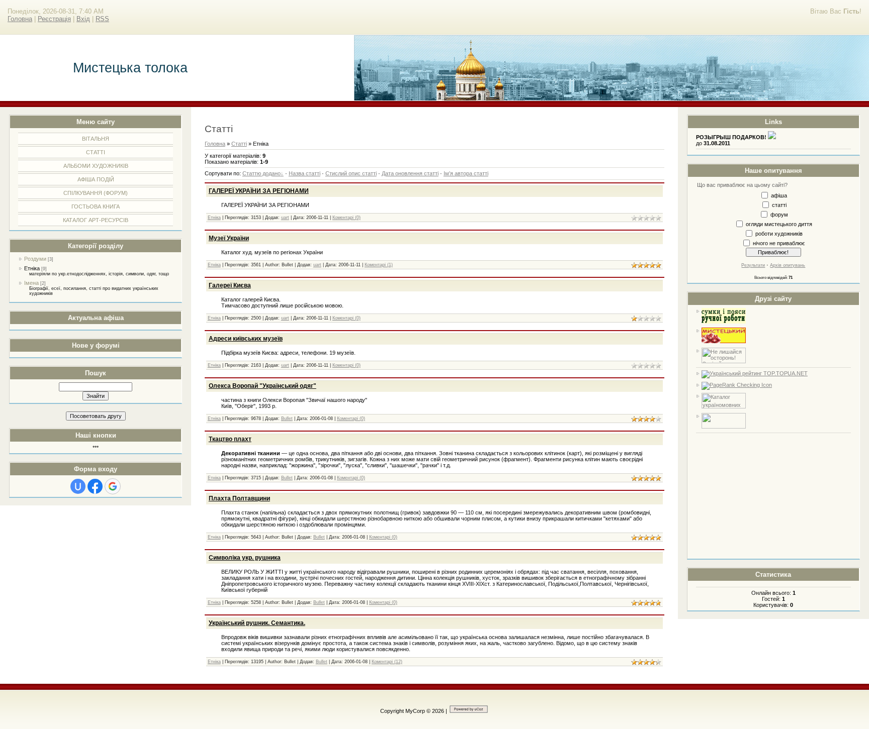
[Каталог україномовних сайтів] (724, 406)
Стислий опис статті (351, 173)
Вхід (83, 19)
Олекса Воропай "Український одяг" (262, 385)
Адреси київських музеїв (246, 338)
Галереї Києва (230, 285)
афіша (779, 195)
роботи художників (779, 233)
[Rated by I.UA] (724, 427)
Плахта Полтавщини (239, 498)
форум (779, 214)
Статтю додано (261, 173)
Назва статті (304, 173)
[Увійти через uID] (77, 486)
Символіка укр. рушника (245, 557)
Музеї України (229, 238)
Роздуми (35, 259)
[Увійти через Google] (113, 486)
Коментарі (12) (387, 661)
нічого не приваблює (779, 243)
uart (285, 217)
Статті (239, 144)
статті (779, 204)
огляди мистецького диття (779, 224)
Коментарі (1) (379, 264)
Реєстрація (54, 19)
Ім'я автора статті (466, 173)
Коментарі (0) (346, 217)
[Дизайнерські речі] (724, 322)
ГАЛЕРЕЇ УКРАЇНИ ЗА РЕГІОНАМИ (259, 190)
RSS (102, 19)
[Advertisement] (773, 496)
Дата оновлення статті (410, 173)
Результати (753, 265)
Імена (31, 283)
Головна (20, 19)
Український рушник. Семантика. (257, 623)
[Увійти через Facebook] (95, 486)
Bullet (287, 418)
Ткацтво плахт (230, 439)
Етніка (32, 268)
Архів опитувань (787, 265)
